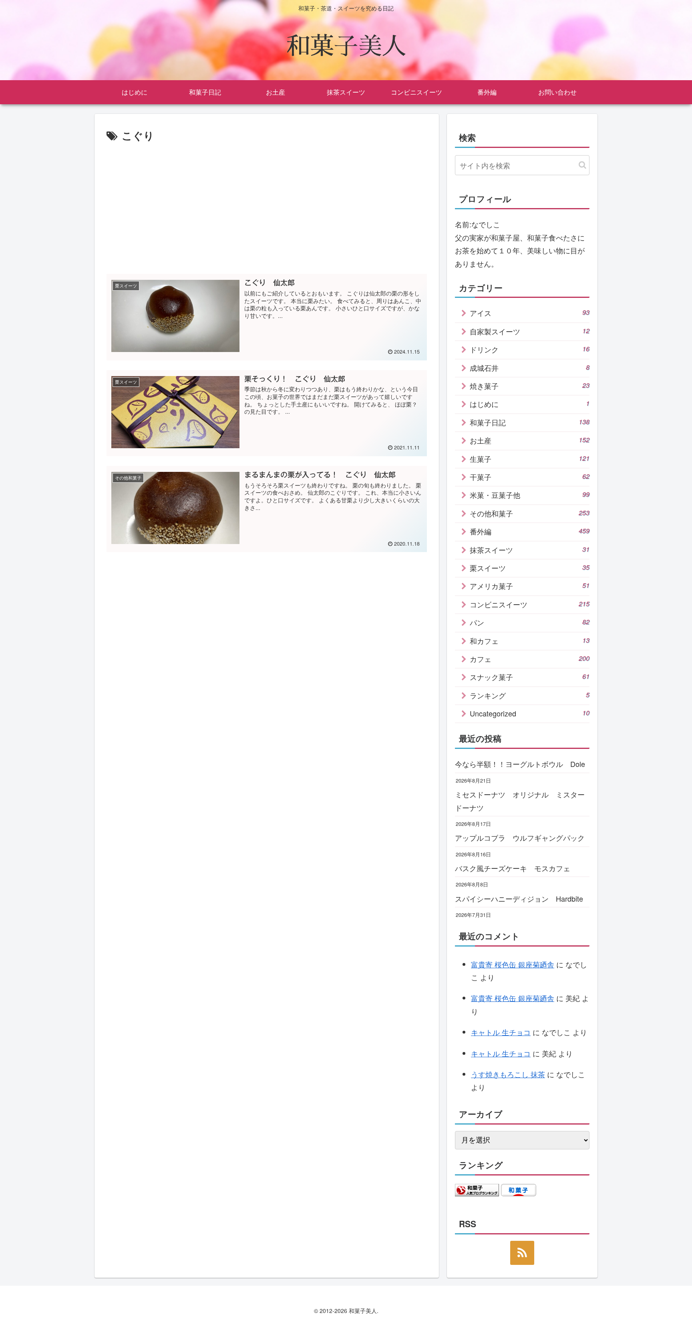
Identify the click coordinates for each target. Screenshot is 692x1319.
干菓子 (529, 476)
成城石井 (529, 367)
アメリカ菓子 (529, 586)
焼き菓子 (529, 385)
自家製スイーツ (529, 331)
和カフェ (529, 640)
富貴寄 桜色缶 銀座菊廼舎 (512, 964)
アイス (529, 312)
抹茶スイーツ (529, 549)
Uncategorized (529, 713)
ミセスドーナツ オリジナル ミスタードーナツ (520, 800)
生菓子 (529, 458)
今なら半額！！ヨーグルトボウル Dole (520, 764)
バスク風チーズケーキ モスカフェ (512, 868)
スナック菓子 (529, 677)
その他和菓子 (529, 513)
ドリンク (529, 349)
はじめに (529, 404)
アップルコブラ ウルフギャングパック (520, 837)
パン (529, 622)
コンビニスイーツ (529, 604)
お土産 (529, 440)
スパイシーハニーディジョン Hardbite (519, 898)
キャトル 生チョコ (501, 1032)
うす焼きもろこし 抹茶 (508, 1074)
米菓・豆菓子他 (529, 495)
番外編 (529, 531)
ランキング (529, 695)
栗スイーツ (529, 567)
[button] (582, 165)
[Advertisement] (267, 205)
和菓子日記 (529, 422)
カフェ (529, 658)
